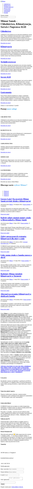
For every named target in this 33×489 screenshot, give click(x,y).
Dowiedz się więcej (6, 43)
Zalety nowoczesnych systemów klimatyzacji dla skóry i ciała (13, 237)
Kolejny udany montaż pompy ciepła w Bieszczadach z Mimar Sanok (16, 219)
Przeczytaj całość (5, 214)
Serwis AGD (7, 8)
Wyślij (2, 484)
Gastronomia (7, 9)
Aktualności (7, 11)
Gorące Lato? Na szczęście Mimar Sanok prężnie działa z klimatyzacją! (16, 200)
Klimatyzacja (7, 5)
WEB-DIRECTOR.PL (17, 487)
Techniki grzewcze (8, 7)
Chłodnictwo (7, 4)
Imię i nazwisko (5, 469)
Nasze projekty (27, 204)
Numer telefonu (5, 472)
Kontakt (6, 12)
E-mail (2, 475)
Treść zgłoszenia (5, 479)
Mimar (11, 204)
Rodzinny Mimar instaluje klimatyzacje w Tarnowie (11, 275)
